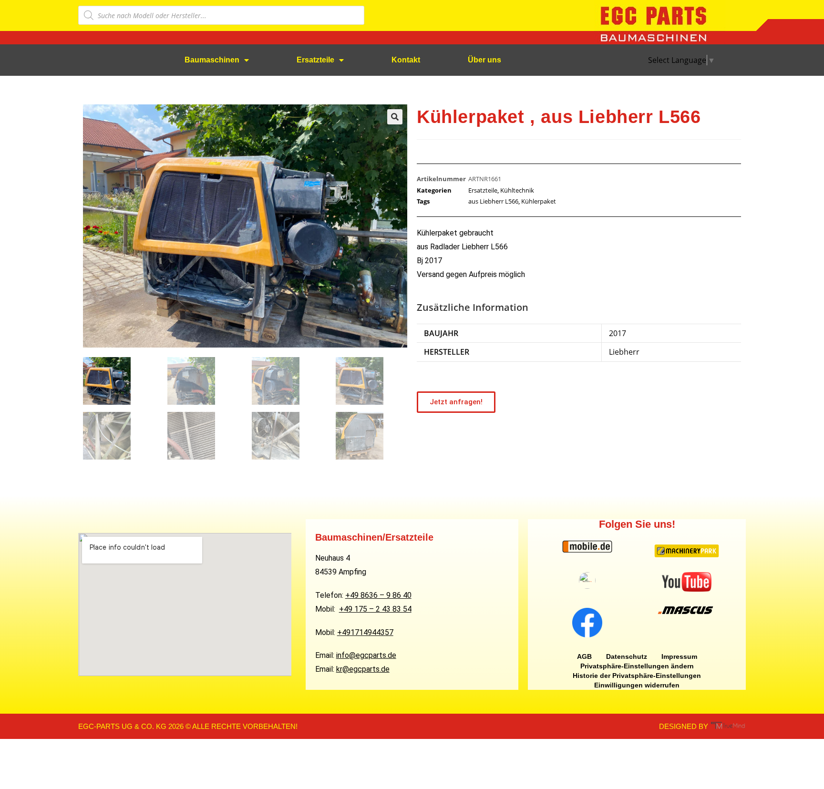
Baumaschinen (212, 60)
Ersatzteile (315, 60)
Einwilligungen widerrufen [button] (637, 685)
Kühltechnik (517, 190)
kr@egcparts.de (363, 669)
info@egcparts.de (366, 655)
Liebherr (624, 352)
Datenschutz (626, 656)
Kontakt (405, 60)
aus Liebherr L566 (493, 201)
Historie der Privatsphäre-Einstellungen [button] (637, 675)
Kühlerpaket (538, 201)
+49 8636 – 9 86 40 (378, 595)
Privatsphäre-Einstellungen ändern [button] (637, 666)
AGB (584, 656)
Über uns (484, 60)
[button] (394, 116)
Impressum (679, 656)
